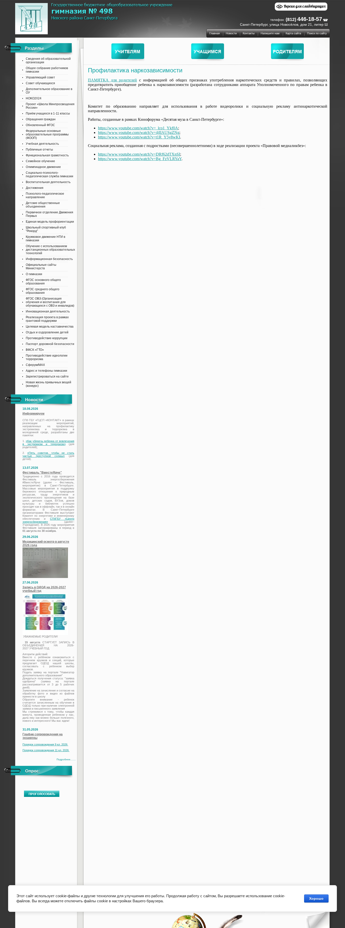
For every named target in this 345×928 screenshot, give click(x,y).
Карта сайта (293, 33)
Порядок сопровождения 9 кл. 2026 (45, 744)
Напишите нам (270, 33)
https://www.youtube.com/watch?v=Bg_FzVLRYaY (140, 159)
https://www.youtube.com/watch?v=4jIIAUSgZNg (138, 132)
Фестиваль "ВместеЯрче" (42, 472)
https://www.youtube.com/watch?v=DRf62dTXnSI (139, 154)
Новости (231, 33)
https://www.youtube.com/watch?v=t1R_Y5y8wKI (139, 137)
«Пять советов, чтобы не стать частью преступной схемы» (48, 454)
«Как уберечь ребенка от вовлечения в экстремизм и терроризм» (48, 443)
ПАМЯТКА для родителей (112, 80)
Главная (214, 33)
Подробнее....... (66, 759)
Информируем (33, 413)
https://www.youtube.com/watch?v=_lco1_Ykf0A (138, 128)
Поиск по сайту (317, 33)
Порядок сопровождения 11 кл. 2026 (45, 750)
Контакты (249, 33)
